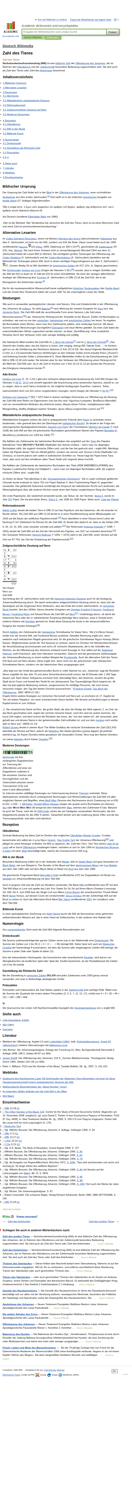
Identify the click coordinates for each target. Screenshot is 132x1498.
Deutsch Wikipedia (33, 37)
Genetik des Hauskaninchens (20, 1290)
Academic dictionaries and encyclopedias (49, 25)
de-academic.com (10, 36)
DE (115, 20)
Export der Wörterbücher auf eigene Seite (90, 20)
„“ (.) (35, 1086)
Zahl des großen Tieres (101, 1221)
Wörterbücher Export (11, 1375)
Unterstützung (50, 1370)
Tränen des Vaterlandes (16, 1277)
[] (48, 196)
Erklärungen (52, 37)
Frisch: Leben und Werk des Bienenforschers (29, 1347)
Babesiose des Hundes (16, 1334)
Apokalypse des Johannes (18, 1304)
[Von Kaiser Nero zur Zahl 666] (10, 584)
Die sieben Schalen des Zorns (20, 1314)
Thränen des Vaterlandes (17, 1263)
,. (18, 382)
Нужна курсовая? (27, 1216)
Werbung (60, 1370)
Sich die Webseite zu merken (52, 20)
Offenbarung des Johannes (19, 1324)
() (60, 1041)
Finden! (113, 32)
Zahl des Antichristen (19, 1221)
